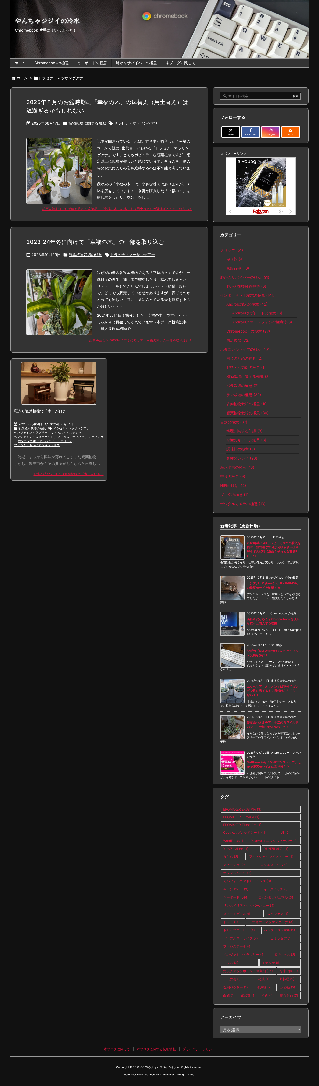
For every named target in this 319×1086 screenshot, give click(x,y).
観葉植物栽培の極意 (85, 254)
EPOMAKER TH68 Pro (242, 825)
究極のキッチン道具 (246, 440)
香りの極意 (232, 476)
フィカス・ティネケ (71, 437)
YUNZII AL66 (235, 849)
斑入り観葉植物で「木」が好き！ (42, 411)
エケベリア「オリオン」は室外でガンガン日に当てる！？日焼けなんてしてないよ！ (272, 691)
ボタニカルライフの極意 (245, 349)
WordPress (234, 841)
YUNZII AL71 (276, 849)
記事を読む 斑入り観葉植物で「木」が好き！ (69, 474)
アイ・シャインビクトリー (271, 856)
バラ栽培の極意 (242, 385)
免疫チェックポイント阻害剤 (248, 971)
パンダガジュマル (279, 930)
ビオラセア (281, 938)
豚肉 (268, 995)
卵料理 (286, 979)
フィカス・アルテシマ (66, 432)
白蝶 (229, 995)
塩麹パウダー (235, 987)
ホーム (22, 78)
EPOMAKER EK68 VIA (242, 809)
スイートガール (237, 914)
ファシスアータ (237, 946)
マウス (230, 963)
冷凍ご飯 (288, 971)
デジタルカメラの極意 (243, 503)
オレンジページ (237, 873)
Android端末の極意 (247, 304)
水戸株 (264, 987)
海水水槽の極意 (237, 467)
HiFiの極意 (233, 485)
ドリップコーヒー (239, 930)
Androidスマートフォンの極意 (262, 322)
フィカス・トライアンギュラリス (37, 445)
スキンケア (277, 914)
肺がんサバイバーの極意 (244, 277)
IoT (285, 832)
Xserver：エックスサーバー (274, 841)
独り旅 (235, 259)
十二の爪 (260, 979)
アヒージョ (234, 865)
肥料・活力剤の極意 (246, 367)
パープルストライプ (240, 938)
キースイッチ (276, 889)
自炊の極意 (233, 422)
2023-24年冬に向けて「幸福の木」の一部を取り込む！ (98, 242)
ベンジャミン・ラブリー (30, 432)
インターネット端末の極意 (247, 295)
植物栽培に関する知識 (87, 123)
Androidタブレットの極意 (257, 313)
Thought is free (185, 1074)
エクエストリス (274, 865)
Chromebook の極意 (248, 331)
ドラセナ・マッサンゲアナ (136, 123)
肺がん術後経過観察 (246, 286)
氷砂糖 (287, 987)
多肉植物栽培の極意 (247, 403)
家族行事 (237, 268)
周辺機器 (238, 340)
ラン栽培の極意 (243, 394)
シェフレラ (95, 437)
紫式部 (248, 995)
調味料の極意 (240, 449)
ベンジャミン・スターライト (33, 437)
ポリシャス (284, 954)
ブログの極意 (235, 494)
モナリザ (271, 963)
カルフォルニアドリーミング (247, 881)
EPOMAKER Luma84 (241, 817)
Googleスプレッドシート (244, 832)
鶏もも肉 (289, 995)
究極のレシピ (241, 458)
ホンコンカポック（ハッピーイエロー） (45, 441)
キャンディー (235, 889)
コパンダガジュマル (275, 897)
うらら (230, 856)
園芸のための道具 (244, 358)
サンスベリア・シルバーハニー (248, 905)
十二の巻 (232, 979)
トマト (230, 922)
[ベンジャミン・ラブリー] (59, 383)
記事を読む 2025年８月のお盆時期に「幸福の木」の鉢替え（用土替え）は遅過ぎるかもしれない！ (117, 209)
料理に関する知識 (244, 431)
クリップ (231, 250)
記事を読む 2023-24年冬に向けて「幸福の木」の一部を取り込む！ (140, 340)
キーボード (235, 897)
